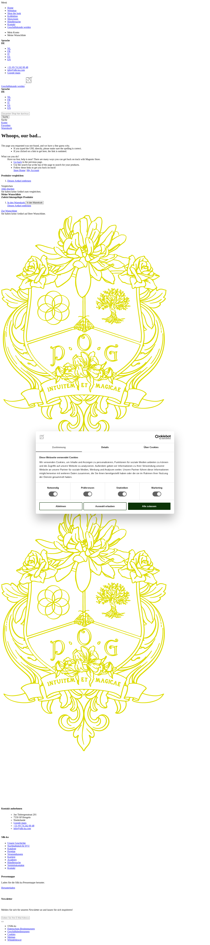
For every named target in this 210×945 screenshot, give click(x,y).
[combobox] (15, 113)
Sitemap (11, 937)
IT (8, 54)
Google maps (13, 72)
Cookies (11, 934)
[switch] (87, 494)
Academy (12, 859)
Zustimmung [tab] (59, 447)
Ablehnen (61, 506)
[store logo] (16, 83)
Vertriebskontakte (15, 865)
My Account (33, 170)
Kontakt (11, 868)
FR (8, 51)
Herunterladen (8, 887)
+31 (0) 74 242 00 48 (17, 67)
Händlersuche (14, 862)
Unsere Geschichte (16, 843)
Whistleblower (14, 940)
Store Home (19, 170)
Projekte (11, 851)
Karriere (11, 857)
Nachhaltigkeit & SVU (18, 846)
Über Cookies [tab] (151, 447)
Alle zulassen (149, 506)
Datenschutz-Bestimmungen (21, 928)
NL (9, 48)
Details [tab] (105, 447)
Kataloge (11, 848)
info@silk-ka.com (16, 70)
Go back (18, 162)
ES (8, 56)
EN (9, 59)
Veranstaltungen (15, 854)
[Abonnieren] (2, 921)
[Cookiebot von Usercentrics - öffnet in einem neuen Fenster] (157, 437)
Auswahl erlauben (105, 506)
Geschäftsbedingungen (18, 931)
